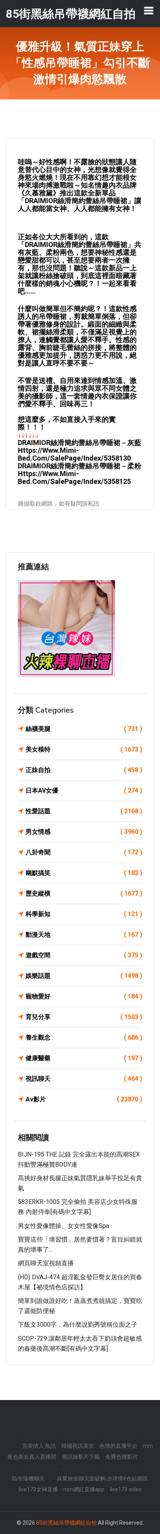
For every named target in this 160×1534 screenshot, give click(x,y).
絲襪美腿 (84, 728)
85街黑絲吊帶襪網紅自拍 (66, 1523)
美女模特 (84, 749)
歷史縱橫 (84, 893)
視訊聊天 (84, 1078)
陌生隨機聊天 (28, 1478)
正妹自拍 (84, 770)
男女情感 (84, 831)
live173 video (126, 1489)
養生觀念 (84, 1037)
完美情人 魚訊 (39, 1446)
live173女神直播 (38, 1489)
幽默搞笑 (84, 873)
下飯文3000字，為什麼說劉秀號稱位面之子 (77, 1324)
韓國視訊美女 (77, 1446)
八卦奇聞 (84, 852)
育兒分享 (84, 1017)
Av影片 (84, 1099)
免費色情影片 (121, 1457)
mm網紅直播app (83, 1489)
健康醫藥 (84, 1058)
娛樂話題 (84, 975)
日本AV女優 (84, 790)
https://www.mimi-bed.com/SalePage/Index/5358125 (74, 477)
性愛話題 (84, 811)
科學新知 (84, 914)
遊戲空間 (84, 955)
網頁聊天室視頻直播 (46, 1263)
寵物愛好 (84, 996)
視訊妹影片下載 (81, 1457)
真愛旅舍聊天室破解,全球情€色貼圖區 (102, 1478)
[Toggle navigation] (148, 10)
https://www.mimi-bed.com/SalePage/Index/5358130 (74, 454)
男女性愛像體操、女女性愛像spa (63, 1226)
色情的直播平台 (118, 1446)
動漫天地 (84, 934)
